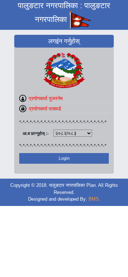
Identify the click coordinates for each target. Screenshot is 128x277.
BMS (94, 199)
